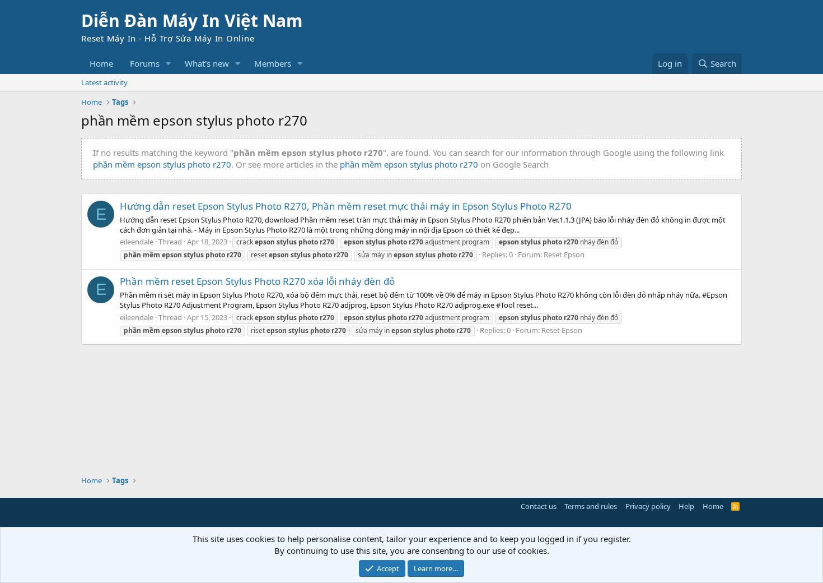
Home (101, 63)
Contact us (539, 506)
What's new (207, 63)
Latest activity (104, 82)
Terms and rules (590, 506)
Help (686, 506)
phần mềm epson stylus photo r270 (162, 164)
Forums (145, 63)
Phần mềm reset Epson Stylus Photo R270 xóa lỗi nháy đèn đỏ (257, 281)
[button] (168, 63)
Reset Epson (564, 254)
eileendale (136, 242)
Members (272, 63)
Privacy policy (648, 506)
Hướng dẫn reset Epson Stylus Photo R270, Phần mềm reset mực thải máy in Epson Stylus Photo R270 (346, 206)
